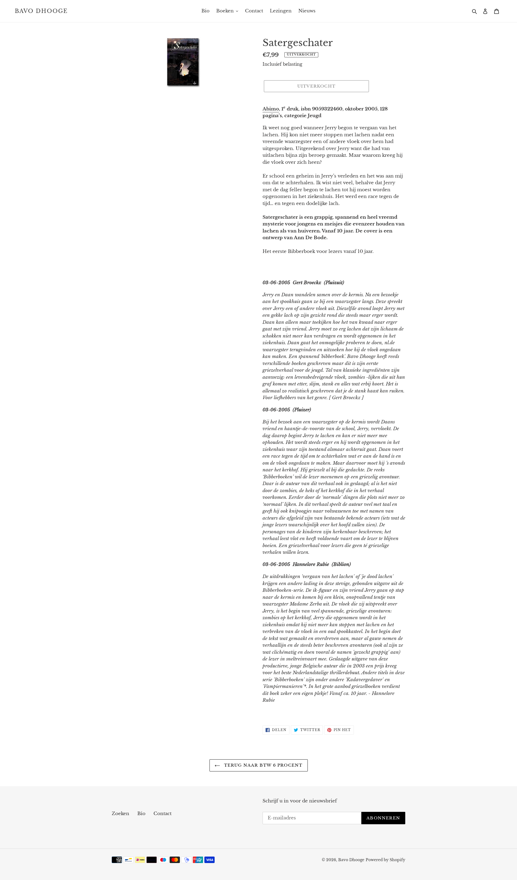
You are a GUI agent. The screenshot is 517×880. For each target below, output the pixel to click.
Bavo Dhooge (41, 11)
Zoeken (120, 813)
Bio (141, 813)
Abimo (271, 109)
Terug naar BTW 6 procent (263, 765)
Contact (162, 813)
